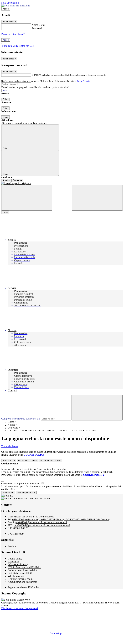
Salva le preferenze (26, 492)
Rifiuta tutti (27, 460)
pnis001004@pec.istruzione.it (42, 525)
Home (11, 421)
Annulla (6, 180)
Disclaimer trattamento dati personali (19, 608)
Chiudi (5, 99)
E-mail (35, 74)
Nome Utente (39, 25)
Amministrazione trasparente (22, 581)
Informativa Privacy (18, 564)
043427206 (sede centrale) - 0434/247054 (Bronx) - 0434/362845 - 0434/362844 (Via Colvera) (60, 519)
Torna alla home (9, 446)
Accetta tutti (50, 460)
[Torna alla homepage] (62, 183)
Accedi (6, 9)
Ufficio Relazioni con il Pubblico (24, 567)
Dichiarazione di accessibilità (22, 570)
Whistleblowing (16, 576)
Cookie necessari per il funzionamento (21, 483)
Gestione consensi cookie (21, 579)
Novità (11, 424)
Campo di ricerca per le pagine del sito (20, 418)
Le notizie (13, 427)
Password (37, 28)
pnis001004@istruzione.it (41, 522)
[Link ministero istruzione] (15, 5)
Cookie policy (15, 558)
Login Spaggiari (84, 81)
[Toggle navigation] (26, 198)
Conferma (17, 180)
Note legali (13, 561)
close (5, 212)
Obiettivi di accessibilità (20, 573)
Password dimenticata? (13, 34)
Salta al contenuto (10, 2)
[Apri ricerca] (97, 198)
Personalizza (9, 460)
